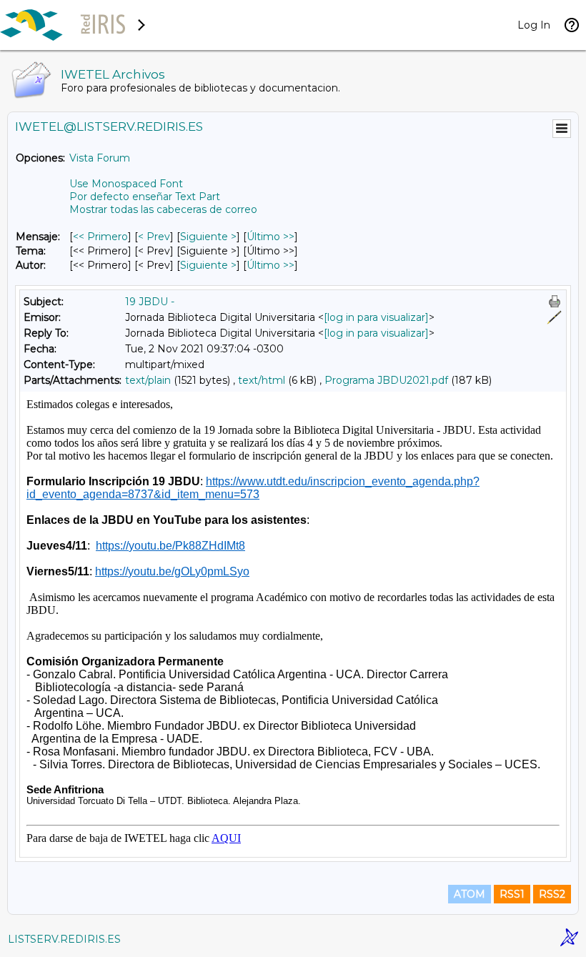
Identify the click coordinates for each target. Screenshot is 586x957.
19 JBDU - (149, 301)
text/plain (148, 380)
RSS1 (512, 894)
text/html (261, 380)
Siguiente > (208, 236)
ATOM (469, 894)
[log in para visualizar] (376, 317)
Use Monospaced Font (126, 183)
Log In (533, 25)
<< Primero (100, 236)
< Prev (154, 236)
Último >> (270, 236)
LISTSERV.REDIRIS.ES (64, 939)
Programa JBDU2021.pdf (386, 380)
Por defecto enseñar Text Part (144, 196)
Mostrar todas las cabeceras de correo (163, 209)
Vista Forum (99, 158)
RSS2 (552, 894)
